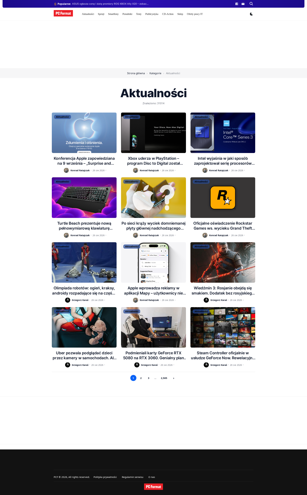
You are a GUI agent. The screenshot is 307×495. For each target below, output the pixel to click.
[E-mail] (243, 3)
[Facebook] (236, 3)
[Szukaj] (251, 4)
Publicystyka (151, 14)
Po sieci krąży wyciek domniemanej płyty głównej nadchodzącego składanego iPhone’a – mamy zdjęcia (153, 226)
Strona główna (136, 73)
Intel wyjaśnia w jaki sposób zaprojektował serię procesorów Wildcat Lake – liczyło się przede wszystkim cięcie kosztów (223, 161)
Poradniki (127, 14)
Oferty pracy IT (195, 14)
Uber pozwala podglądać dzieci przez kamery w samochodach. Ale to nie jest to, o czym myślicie (84, 355)
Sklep (180, 14)
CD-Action (167, 14)
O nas (151, 477)
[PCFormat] (153, 486)
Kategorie (155, 73)
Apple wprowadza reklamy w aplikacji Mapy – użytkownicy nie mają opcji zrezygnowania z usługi (153, 290)
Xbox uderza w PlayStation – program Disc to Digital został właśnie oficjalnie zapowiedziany (153, 161)
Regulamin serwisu (132, 477)
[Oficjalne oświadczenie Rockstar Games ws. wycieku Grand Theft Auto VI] (222, 197)
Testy (139, 14)
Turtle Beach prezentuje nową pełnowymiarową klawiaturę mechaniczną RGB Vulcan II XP (84, 226)
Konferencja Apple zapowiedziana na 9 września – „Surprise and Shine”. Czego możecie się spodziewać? (84, 161)
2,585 (164, 378)
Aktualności (88, 14)
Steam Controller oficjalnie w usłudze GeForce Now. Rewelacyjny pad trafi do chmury (223, 355)
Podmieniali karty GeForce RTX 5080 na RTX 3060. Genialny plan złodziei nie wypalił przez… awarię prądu (153, 355)
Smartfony (113, 14)
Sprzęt (101, 14)
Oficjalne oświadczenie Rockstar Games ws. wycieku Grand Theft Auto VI (222, 226)
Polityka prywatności (105, 477)
